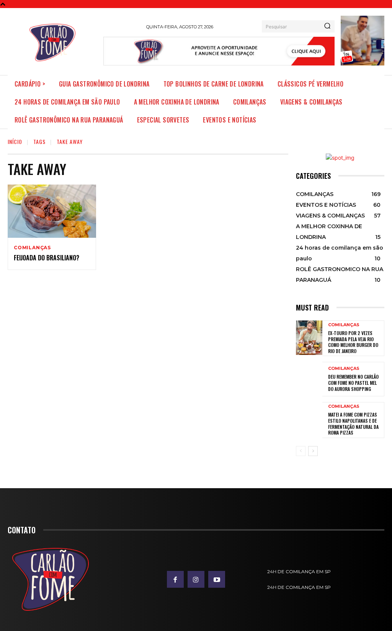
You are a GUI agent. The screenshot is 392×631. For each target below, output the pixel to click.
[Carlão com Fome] (52, 42)
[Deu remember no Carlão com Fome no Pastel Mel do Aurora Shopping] (309, 379)
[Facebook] (175, 579)
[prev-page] (300, 451)
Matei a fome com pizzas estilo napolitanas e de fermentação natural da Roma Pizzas (353, 423)
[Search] (327, 26)
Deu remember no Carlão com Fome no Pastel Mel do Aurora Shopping (353, 382)
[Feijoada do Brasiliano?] (52, 211)
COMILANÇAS (32, 247)
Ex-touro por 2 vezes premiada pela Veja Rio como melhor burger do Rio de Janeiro (353, 342)
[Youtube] (216, 579)
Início (15, 141)
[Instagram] (196, 579)
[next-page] (313, 451)
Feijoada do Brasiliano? (46, 257)
